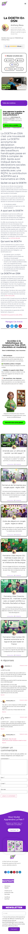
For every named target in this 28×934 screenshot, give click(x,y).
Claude (15, 64)
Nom (2, 777)
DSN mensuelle (9, 295)
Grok (21, 69)
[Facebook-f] (5, 872)
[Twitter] (8, 872)
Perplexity (10, 69)
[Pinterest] (14, 872)
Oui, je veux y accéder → (12, 125)
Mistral (20, 60)
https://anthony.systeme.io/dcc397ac (11, 315)
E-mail (3, 783)
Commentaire (5, 758)
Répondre (2, 694)
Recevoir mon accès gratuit (14, 422)
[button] (25, 3)
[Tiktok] (17, 872)
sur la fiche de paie (14, 238)
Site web (3, 789)
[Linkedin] (20, 872)
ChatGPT (10, 60)
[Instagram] (11, 872)
